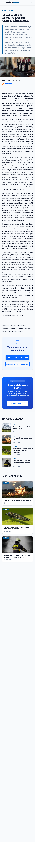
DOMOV (4, 10)
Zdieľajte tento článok (17, 364)
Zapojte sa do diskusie (17, 357)
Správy (11, 10)
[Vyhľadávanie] (27, 2)
